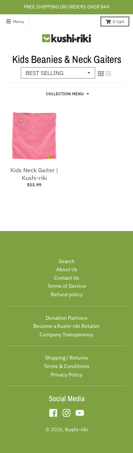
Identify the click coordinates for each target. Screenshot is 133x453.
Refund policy (67, 294)
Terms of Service (66, 286)
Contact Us (66, 278)
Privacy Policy (66, 374)
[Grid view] (101, 73)
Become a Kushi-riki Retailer (66, 326)
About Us (66, 269)
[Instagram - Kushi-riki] (66, 412)
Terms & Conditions (66, 366)
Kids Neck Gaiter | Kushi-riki (34, 173)
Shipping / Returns (66, 357)
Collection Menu (65, 93)
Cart (118, 21)
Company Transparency (66, 334)
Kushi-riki (76, 429)
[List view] (108, 73)
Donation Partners (67, 318)
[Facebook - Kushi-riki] (53, 412)
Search (67, 261)
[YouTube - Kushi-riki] (79, 412)
